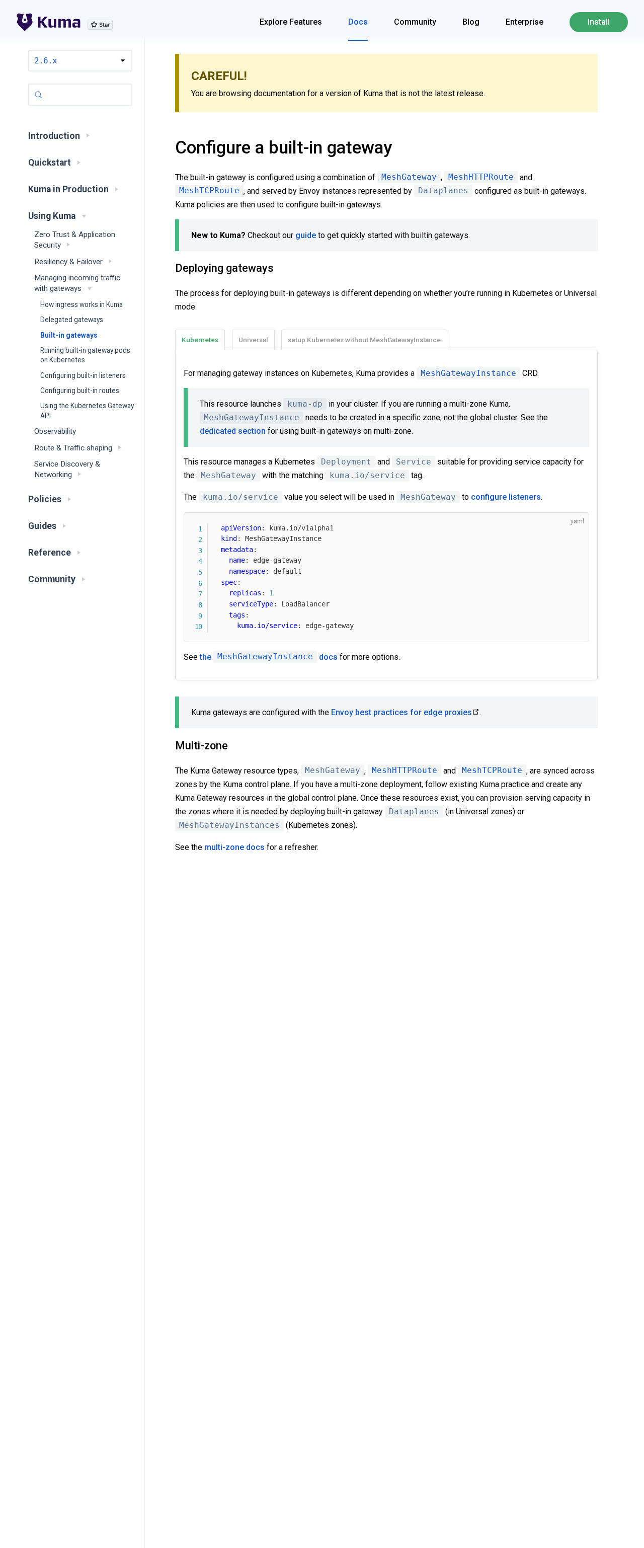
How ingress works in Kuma (81, 304)
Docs (358, 22)
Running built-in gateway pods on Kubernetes (85, 355)
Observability (55, 431)
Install (599, 22)
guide (305, 235)
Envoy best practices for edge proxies (401, 712)
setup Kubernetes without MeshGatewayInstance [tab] (364, 340)
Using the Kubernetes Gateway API (87, 410)
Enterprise (524, 22)
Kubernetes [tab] (200, 340)
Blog (470, 22)
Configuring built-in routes (79, 390)
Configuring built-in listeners (83, 375)
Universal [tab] (253, 340)
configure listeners (506, 497)
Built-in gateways (69, 335)
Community (415, 22)
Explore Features (291, 22)
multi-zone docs (234, 847)
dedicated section (233, 431)
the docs (269, 657)
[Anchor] (163, 147)
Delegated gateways (71, 320)
